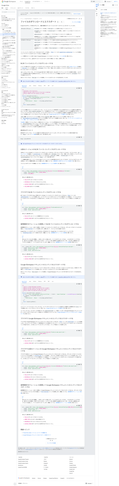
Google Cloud (72, 469)
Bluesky (45, 461)
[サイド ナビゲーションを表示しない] (15, 484)
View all (70, 473)
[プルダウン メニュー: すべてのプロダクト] (41, 1)
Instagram (46, 463)
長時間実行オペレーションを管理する (49, 163)
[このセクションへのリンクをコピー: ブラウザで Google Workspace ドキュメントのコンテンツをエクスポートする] (74, 318)
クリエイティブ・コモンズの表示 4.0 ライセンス (44, 448)
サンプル (27, 8)
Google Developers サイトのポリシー (32, 449)
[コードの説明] (77, 88)
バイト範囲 (33, 134)
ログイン (116, 1)
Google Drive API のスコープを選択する (58, 114)
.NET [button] (49, 85)
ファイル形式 (62, 56)
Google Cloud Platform (53, 478)
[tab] (24, 85)
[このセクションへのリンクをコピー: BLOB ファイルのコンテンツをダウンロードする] (54, 63)
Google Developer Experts (23, 463)
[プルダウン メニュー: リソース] (49, 1)
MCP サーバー (20, 8)
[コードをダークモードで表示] (79, 88)
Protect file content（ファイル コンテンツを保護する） (35, 432)
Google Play (71, 471)
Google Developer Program (23, 459)
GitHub (41, 81)
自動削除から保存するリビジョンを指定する (63, 161)
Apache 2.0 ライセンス (74, 448)
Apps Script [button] (24, 85)
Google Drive (27, 1)
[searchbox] (8, 12)
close (117, 5)
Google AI (62, 478)
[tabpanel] (51, 97)
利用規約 (20, 483)
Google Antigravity (73, 467)
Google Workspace (28, 18)
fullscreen (115, 5)
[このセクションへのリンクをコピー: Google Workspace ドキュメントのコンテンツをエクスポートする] (66, 265)
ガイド (6, 8)
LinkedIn (45, 465)
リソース (46, 1)
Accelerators (20, 465)
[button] (8, 26)
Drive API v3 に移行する (63, 81)
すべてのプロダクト (36, 1)
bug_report (113, 5)
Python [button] (34, 85)
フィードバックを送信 (76, 22)
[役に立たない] (81, 19)
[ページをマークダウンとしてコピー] (62, 22)
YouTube (45, 469)
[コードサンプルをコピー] (81, 88)
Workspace (12, 1)
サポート (33, 8)
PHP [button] (44, 85)
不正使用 (23, 122)
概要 (2, 8)
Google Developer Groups (23, 461)
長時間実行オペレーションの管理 (58, 232)
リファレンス (12, 8)
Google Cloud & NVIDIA (22, 467)
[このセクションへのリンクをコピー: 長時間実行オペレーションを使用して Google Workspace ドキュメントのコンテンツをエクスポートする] (31, 387)
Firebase (71, 463)
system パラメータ (73, 66)
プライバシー (25, 483)
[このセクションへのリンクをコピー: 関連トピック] (31, 429)
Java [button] (30, 85)
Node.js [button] (40, 85)
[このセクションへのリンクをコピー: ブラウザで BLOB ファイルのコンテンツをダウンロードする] (62, 192)
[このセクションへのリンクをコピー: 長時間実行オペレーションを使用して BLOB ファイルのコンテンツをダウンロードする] (80, 224)
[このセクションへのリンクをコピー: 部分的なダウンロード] (34, 130)
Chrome (71, 461)
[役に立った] (79, 19)
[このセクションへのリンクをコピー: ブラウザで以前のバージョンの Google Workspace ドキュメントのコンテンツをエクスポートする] (26, 351)
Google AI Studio (72, 465)
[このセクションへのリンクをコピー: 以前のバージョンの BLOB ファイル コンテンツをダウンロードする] (67, 149)
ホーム (21, 1)
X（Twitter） (46, 467)
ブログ (45, 459)
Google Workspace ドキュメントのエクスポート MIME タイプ (37, 435)
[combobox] (96, 1)
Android (71, 459)
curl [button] (52, 85)
